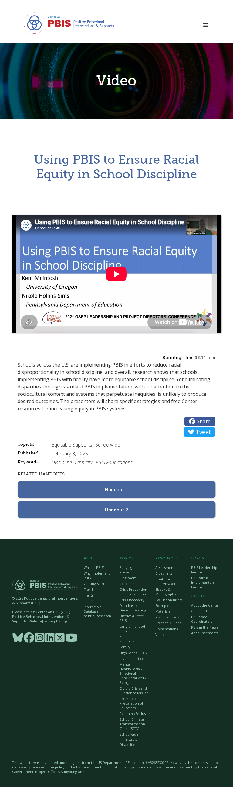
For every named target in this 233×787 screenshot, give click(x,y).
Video (160, 634)
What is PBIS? (94, 567)
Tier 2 (88, 595)
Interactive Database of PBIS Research (97, 611)
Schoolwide (129, 734)
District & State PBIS (132, 618)
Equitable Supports (127, 638)
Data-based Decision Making (133, 607)
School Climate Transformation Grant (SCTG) (132, 724)
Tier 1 (88, 589)
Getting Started (96, 583)
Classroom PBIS (132, 578)
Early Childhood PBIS (132, 628)
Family (125, 647)
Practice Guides (168, 623)
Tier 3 (88, 601)
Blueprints (163, 573)
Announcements (204, 633)
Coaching (127, 583)
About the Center (205, 605)
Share (200, 421)
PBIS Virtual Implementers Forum (202, 582)
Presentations (166, 628)
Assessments (165, 567)
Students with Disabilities (131, 742)
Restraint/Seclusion (134, 713)
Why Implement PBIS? (97, 575)
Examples (163, 605)
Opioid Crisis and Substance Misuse (134, 690)
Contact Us (199, 611)
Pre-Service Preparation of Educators (131, 703)
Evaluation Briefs (168, 599)
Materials (162, 611)
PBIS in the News (204, 627)
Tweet (199, 432)
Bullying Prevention (129, 569)
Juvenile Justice (132, 658)
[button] (206, 23)
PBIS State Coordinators (201, 619)
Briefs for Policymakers (166, 581)
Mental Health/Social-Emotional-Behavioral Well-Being (133, 673)
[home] (68, 22)
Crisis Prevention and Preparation (133, 591)
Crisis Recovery (132, 599)
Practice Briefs (167, 617)
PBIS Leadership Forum (204, 569)
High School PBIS (133, 652)
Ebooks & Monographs (165, 591)
